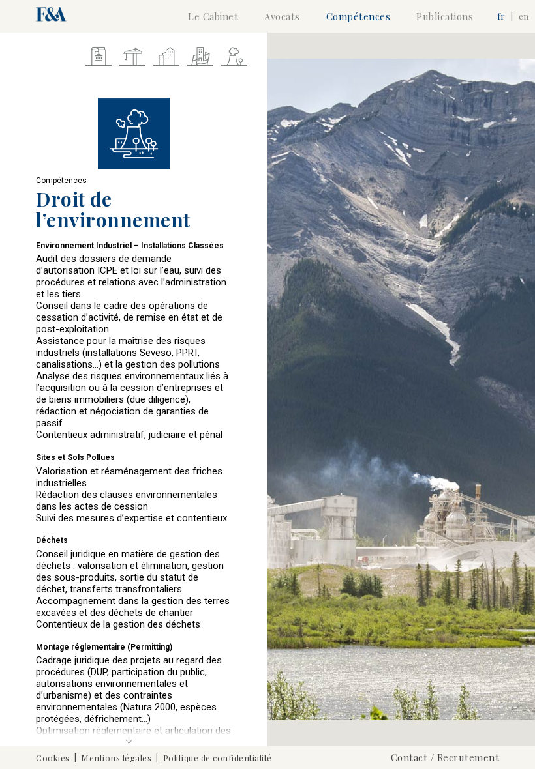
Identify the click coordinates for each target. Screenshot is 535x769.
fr (502, 16)
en (523, 16)
